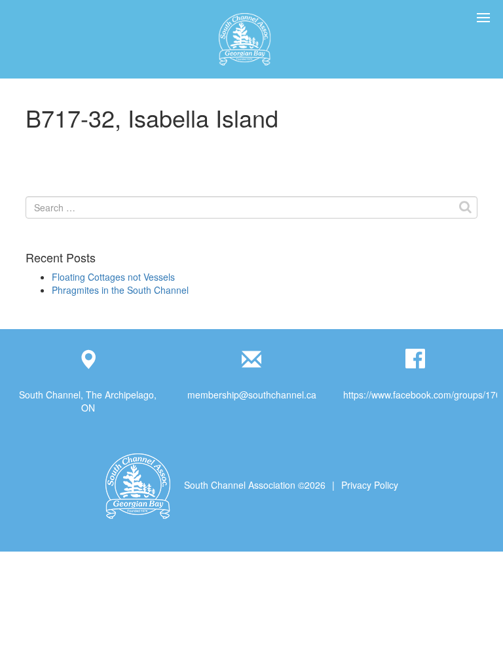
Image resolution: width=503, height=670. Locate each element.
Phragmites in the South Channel (120, 289)
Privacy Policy (369, 484)
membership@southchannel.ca (251, 394)
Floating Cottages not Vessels (113, 276)
